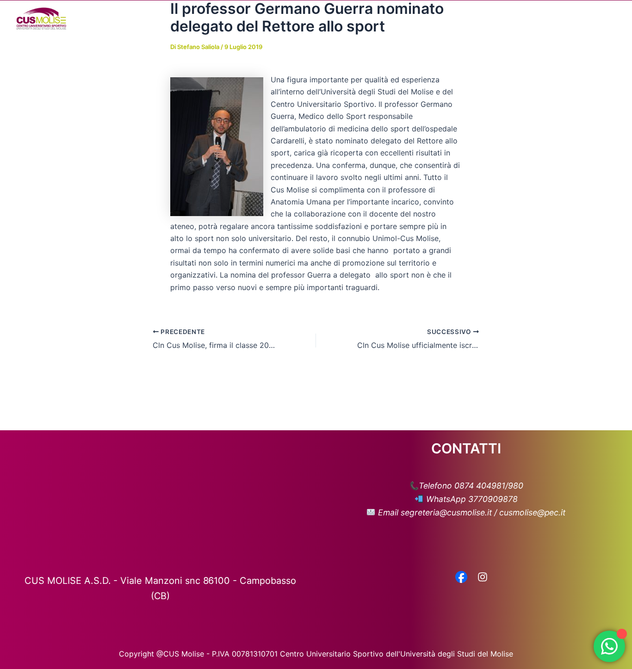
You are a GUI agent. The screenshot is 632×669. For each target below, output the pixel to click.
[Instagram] (483, 578)
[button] (312, 18)
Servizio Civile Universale (546, 18)
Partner (474, 18)
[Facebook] (461, 578)
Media (426, 18)
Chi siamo (290, 18)
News (391, 18)
